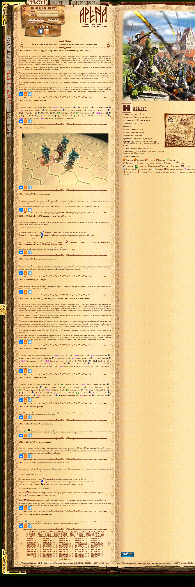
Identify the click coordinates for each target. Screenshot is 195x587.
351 (44, 555)
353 (51, 555)
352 (47, 555)
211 (57, 544)
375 (51, 557)
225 (101, 544)
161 (51, 540)
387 (89, 557)
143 (70, 539)
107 (34, 537)
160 (47, 540)
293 (89, 549)
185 (51, 542)
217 (76, 544)
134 (41, 539)
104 (102, 535)
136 (47, 539)
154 (28, 540)
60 (75, 533)
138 (54, 539)
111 (46, 537)
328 (47, 553)
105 (27, 537)
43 (37, 533)
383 (76, 557)
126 (93, 537)
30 (85, 531)
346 (28, 555)
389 (95, 557)
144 (73, 539)
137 (51, 539)
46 (44, 533)
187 (57, 542)
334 (67, 553)
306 (54, 551)
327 (44, 553)
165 (63, 540)
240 (73, 546)
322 (28, 553)
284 (60, 549)
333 (63, 553)
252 (35, 548)
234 (54, 546)
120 (74, 537)
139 (57, 539)
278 (41, 549)
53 (59, 533)
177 (102, 540)
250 (28, 548)
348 (35, 555)
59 (73, 533)
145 (76, 539)
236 (60, 546)
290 (79, 549)
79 (41, 535)
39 (28, 533)
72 (103, 533)
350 (41, 555)
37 (101, 531)
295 (95, 549)
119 (71, 537)
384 (79, 557)
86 (57, 535)
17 (56, 531)
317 (89, 551)
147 (83, 539)
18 (58, 531)
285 (63, 549)
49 (50, 533)
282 (54, 549)
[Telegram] (30, 94)
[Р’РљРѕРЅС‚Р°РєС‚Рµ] (21, 94)
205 (38, 544)
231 (44, 546)
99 (87, 535)
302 (41, 551)
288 (73, 549)
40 (30, 533)
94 (75, 535)
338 (79, 553)
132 (35, 539)
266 (79, 548)
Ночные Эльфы (37, 431)
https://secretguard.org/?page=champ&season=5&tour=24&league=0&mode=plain (72, 493)
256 (47, 548)
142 (67, 539)
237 (63, 546)
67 (91, 533)
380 (67, 557)
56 (66, 533)
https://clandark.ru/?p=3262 (47, 495)
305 (51, 551)
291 (83, 549)
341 (89, 553)
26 (76, 531)
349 (38, 555)
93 (73, 535)
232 (47, 546)
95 (78, 535)
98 (85, 535)
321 (101, 551)
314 (79, 551)
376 (54, 557)
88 (62, 535)
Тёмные (32, 495)
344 (99, 553)
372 (41, 557)
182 (41, 542)
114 (55, 537)
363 (83, 555)
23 (69, 531)
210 (54, 544)
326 (41, 553)
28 (81, 531)
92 (71, 535)
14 (49, 531)
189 (63, 542)
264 (73, 548)
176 (99, 540)
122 (80, 537)
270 (92, 548)
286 (67, 549)
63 (82, 533)
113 (52, 537)
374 (47, 557)
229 (38, 546)
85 (55, 535)
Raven (46, 238)
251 (31, 548)
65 (87, 533)
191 (70, 542)
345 (102, 553)
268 (86, 548)
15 (51, 531)
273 (102, 548)
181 (38, 542)
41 (32, 533)
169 (76, 540)
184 (47, 542)
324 (35, 553)
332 (60, 553)
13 (46, 531)
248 (99, 546)
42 (34, 533)
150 (92, 539)
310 (67, 551)
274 (28, 549)
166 (67, 540)
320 (98, 551)
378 (60, 557)
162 (54, 540)
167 (70, 540)
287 (70, 549)
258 (54, 548)
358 (67, 555)
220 (86, 544)
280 (47, 549)
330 (54, 553)
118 (67, 537)
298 (28, 551)
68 (94, 533)
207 (44, 544)
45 (41, 533)
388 (92, 557)
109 (40, 537)
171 (83, 540)
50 (53, 533)
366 (92, 555)
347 (31, 555)
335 (70, 553)
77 (37, 535)
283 (57, 549)
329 (51, 553)
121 (77, 537)
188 (60, 542)
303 (44, 551)
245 (89, 546)
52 (57, 533)
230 (41, 546)
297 (102, 549)
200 (99, 542)
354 (54, 555)
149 (89, 539)
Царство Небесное (51, 235)
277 (38, 549)
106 (31, 537)
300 (35, 551)
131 (31, 539)
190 (67, 542)
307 (57, 551)
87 (59, 535)
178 (28, 542)
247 (95, 546)
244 (86, 546)
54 (62, 533)
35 (97, 531)
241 (76, 546)
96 (80, 535)
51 (55, 533)
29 (83, 531)
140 (60, 539)
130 (28, 539)
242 (79, 546)
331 (57, 553)
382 (73, 557)
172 (86, 540)
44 (39, 533)
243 (83, 546)
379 (63, 557)
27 (78, 531)
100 (89, 535)
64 (85, 533)
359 (70, 555)
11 (42, 531)
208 (47, 544)
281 (51, 549)
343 (95, 553)
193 (76, 542)
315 (82, 551)
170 (79, 540)
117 (64, 537)
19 (60, 531)
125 (90, 537)
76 (34, 535)
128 (99, 537)
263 (70, 548)
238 (67, 546)
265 (76, 548)
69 (96, 533)
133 (38, 539)
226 (28, 546)
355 (57, 555)
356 (60, 555)
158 (41, 540)
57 (69, 533)
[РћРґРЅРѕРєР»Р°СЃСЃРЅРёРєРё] (25, 94)
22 (67, 531)
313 (76, 551)
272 (99, 548)
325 (38, 553)
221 (89, 544)
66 (89, 533)
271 (95, 548)
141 (63, 539)
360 (73, 555)
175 (95, 540)
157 (38, 540)
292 (86, 549)
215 (70, 544)
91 (69, 535)
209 (51, 544)
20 (62, 531)
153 (102, 539)
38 (103, 531)
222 (92, 544)
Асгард (48, 232)
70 (98, 533)
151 (95, 539)
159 (44, 540)
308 (60, 551)
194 (79, 542)
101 (93, 535)
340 (86, 553)
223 (95, 544)
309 (63, 551)
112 (49, 537)
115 (58, 537)
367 (95, 555)
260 (60, 548)
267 (83, 548)
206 (41, 544)
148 (86, 539)
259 (57, 548)
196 (86, 542)
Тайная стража (78, 242)
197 (89, 542)
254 (41, 548)
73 (28, 535)
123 (83, 537)
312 (73, 551)
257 (51, 548)
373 (44, 557)
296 (99, 549)
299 (31, 551)
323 (31, 553)
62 (80, 533)
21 (65, 531)
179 (31, 542)
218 (79, 544)
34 (94, 531)
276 (35, 549)
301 (38, 551)
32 (90, 531)
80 (44, 535)
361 (76, 555)
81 (46, 535)
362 (79, 555)
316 (86, 551)
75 (32, 535)
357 (63, 555)
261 (63, 548)
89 (64, 535)
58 (71, 533)
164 (60, 540)
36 (99, 531)
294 (92, 549)
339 (83, 553)
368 (99, 555)
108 (37, 537)
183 (44, 542)
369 (102, 555)
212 (60, 544)
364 (86, 555)
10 (40, 531)
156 (35, 540)
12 (44, 531)
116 (61, 537)
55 (64, 533)
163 (57, 540)
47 (46, 533)
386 (86, 557)
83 (50, 535)
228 (35, 546)
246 (92, 546)
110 (43, 537)
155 (31, 540)
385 (83, 557)
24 (72, 531)
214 (66, 544)
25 (74, 531)
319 (95, 551)
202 (28, 544)
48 (48, 533)
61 (78, 533)
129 (102, 537)
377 (57, 557)
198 (92, 542)
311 (70, 551)
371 (38, 557)
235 (57, 546)
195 (83, 542)
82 (48, 535)
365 (89, 555)
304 (47, 551)
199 (95, 542)
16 (53, 531)
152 (99, 539)
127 (96, 537)
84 (53, 535)
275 (31, 549)
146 (79, 539)
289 (76, 549)
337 (76, 553)
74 (30, 535)
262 (67, 548)
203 (31, 544)
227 (31, 546)
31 (88, 531)
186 (54, 542)
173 (89, 540)
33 (92, 531)
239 (70, 546)
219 (82, 544)
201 (102, 542)
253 (38, 548)
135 (44, 539)
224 (98, 544)
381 (70, 557)
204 (35, 544)
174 (92, 540)
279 (44, 549)
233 (51, 546)
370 (35, 557)
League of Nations (35, 522)
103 (99, 535)
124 (87, 537)
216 (73, 544)
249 (102, 546)
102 (96, 535)
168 (73, 540)
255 (44, 548)
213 (63, 544)
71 (101, 533)
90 (66, 535)
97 (82, 535)
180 (35, 542)
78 (39, 535)
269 (89, 548)
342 (92, 553)
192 (73, 542)
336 (73, 553)
